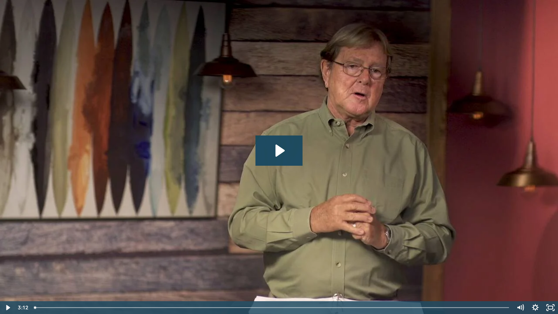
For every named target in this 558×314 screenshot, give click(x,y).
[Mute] (520, 307)
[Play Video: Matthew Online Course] (279, 150)
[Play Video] (7, 307)
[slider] (272, 307)
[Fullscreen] (550, 307)
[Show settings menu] (535, 307)
